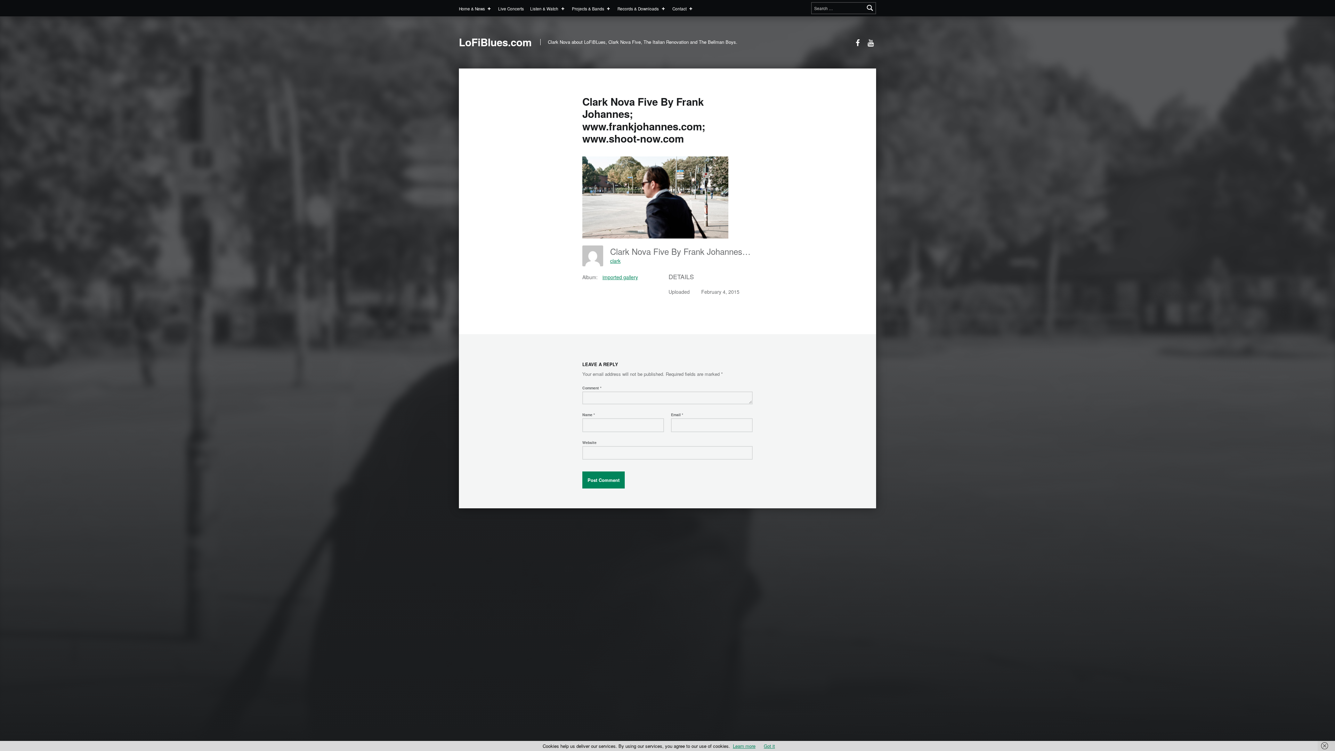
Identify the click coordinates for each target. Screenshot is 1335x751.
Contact (679, 8)
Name (588, 414)
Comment (591, 387)
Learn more (744, 746)
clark (615, 260)
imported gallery (620, 277)
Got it (769, 746)
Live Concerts (511, 8)
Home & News (472, 8)
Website (589, 442)
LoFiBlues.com (495, 42)
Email (677, 414)
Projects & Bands (588, 8)
